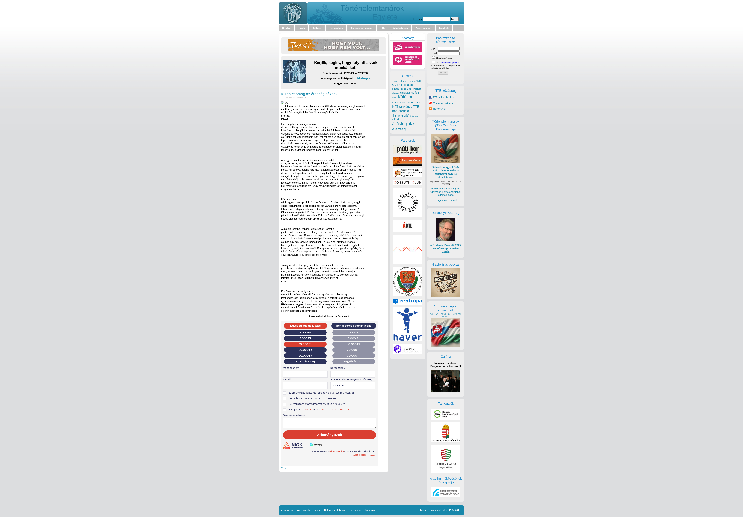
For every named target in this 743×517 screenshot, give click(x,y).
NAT (395, 106)
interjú (394, 98)
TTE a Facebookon (443, 97)
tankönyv (405, 106)
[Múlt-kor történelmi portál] (407, 153)
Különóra (406, 97)
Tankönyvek (439, 108)
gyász (415, 92)
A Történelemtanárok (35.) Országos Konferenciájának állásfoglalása (445, 191)
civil (418, 81)
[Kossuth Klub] (407, 184)
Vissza (284, 468)
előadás (395, 93)
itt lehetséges (362, 78)
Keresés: (417, 19)
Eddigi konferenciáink (446, 200)
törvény (412, 116)
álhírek (395, 119)
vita (416, 116)
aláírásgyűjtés (407, 81)
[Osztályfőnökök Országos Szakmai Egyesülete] (407, 176)
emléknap (405, 92)
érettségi (399, 129)
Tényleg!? (400, 115)
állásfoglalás (403, 123)
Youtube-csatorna (442, 103)
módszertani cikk (406, 102)
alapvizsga (395, 81)
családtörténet (412, 88)
